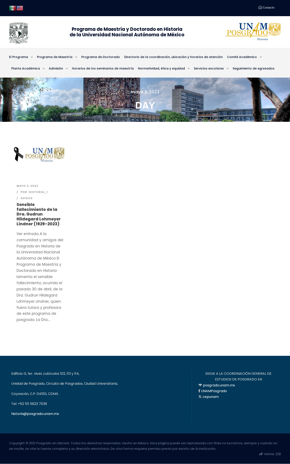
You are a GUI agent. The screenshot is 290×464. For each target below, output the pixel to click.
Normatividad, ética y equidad (161, 68)
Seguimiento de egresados (254, 68)
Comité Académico (242, 57)
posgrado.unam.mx (219, 385)
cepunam (211, 396)
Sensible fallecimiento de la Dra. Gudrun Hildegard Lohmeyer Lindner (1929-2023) (39, 214)
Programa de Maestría (54, 57)
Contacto (268, 7)
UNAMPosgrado (214, 391)
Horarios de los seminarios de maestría (103, 68)
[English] (20, 8)
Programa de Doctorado (100, 57)
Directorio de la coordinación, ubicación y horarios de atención (173, 57)
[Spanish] (12, 8)
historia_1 (38, 192)
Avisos (27, 198)
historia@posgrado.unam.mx (35, 413)
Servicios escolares (209, 68)
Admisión (56, 68)
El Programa (18, 57)
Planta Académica (25, 68)
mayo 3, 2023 (27, 186)
